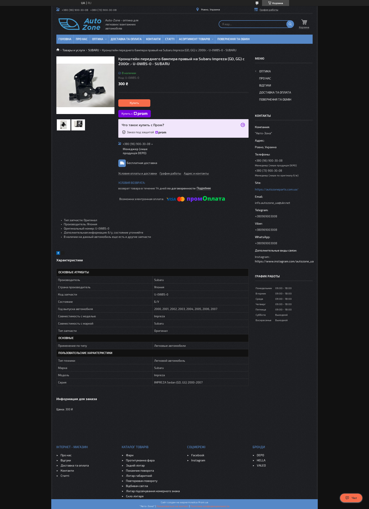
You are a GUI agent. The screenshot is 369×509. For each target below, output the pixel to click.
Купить (134, 103)
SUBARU (93, 50)
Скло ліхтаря (135, 496)
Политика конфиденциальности (209, 506)
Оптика (97, 39)
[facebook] (58, 253)
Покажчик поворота (140, 470)
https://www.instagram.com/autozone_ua (284, 261)
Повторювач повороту (141, 481)
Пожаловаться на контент (173, 506)
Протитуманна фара (140, 460)
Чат (354, 498)
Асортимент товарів (194, 39)
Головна (65, 39)
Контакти (153, 39)
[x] (62, 253)
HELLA (261, 460)
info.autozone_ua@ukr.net (272, 203)
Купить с (127, 113)
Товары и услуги (73, 50)
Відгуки (265, 85)
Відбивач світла (137, 486)
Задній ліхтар (135, 465)
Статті (169, 39)
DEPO (260, 455)
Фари (129, 455)
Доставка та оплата (126, 39)
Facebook (197, 455)
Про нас (82, 39)
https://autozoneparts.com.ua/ (276, 189)
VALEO (261, 465)
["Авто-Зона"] (80, 24)
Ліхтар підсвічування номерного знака (153, 491)
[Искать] (290, 24)
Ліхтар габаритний (139, 475)
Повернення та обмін (233, 39)
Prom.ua (203, 502)
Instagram (198, 460)
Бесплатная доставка (142, 163)
